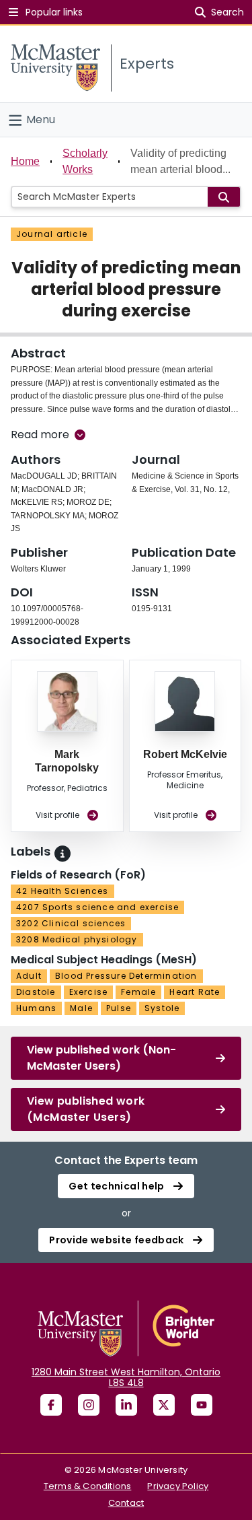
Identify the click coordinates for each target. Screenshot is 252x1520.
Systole (161, 1008)
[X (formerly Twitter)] (164, 1405)
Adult (29, 975)
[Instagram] (88, 1405)
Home (25, 161)
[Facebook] (51, 1405)
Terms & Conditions (88, 1486)
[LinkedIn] (126, 1405)
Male (81, 1008)
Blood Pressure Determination (126, 975)
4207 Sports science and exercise (97, 907)
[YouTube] (201, 1405)
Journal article (51, 234)
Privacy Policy (177, 1486)
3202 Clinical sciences (71, 923)
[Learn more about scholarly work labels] (62, 853)
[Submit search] (224, 197)
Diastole (36, 992)
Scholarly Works (85, 161)
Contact (126, 1502)
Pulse (118, 1008)
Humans (36, 1008)
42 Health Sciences (62, 891)
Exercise (88, 992)
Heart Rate (194, 992)
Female (138, 992)
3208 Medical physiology (77, 939)
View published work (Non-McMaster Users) (101, 1058)
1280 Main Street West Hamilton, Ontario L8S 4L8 (126, 1377)
